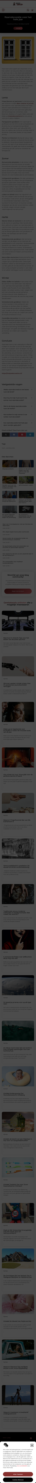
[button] (32, 1445)
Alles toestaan (18, 1474)
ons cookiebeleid (22, 1466)
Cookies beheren (18, 1480)
